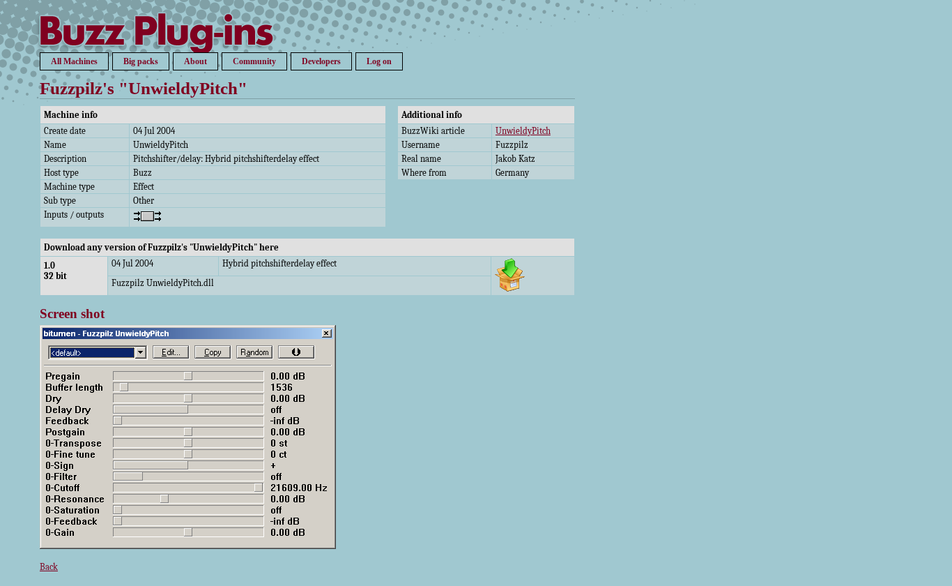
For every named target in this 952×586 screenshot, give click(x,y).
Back (49, 567)
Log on (379, 61)
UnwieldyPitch (523, 131)
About (195, 61)
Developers (321, 61)
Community (254, 61)
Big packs (140, 61)
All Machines (74, 61)
